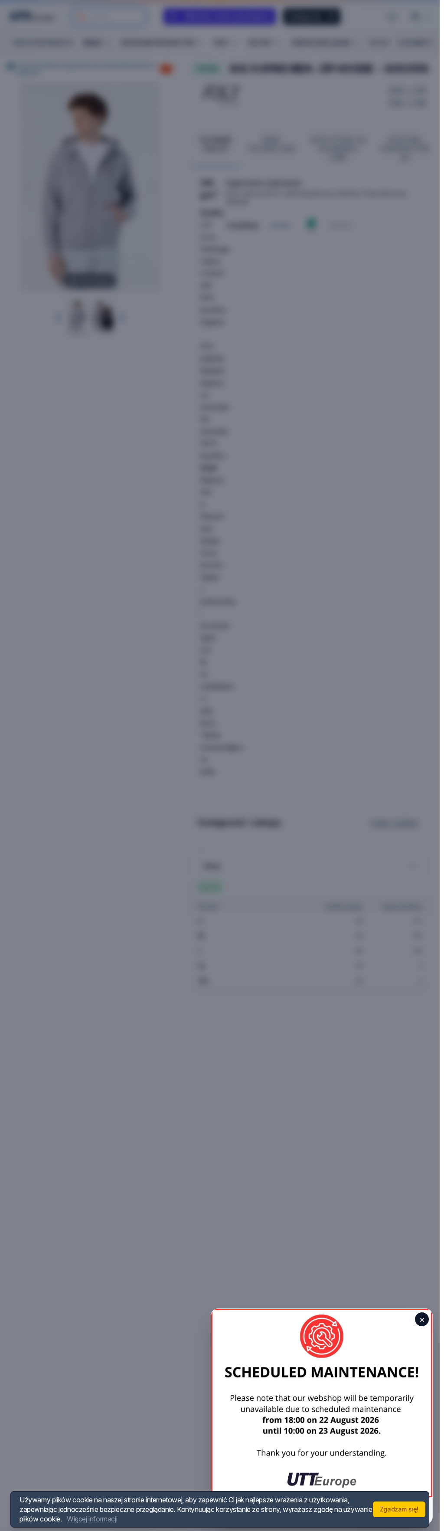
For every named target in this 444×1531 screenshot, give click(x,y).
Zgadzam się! (399, 1509)
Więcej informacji (92, 1519)
